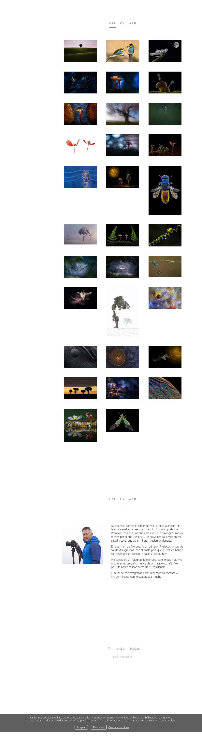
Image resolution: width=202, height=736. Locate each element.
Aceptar (81, 727)
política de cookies (122, 656)
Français (135, 648)
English (121, 648)
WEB (132, 23)
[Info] (109, 648)
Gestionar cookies (118, 727)
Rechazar (98, 727)
